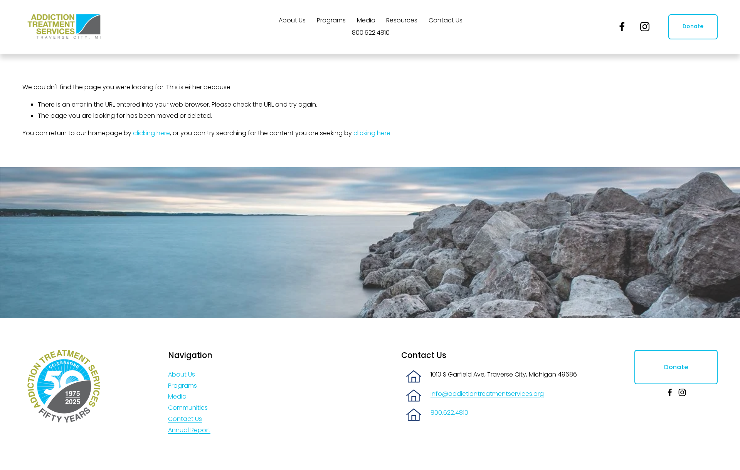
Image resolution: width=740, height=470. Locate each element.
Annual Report (189, 430)
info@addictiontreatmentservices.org (487, 393)
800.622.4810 (371, 32)
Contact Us (445, 20)
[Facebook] (622, 26)
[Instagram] (645, 26)
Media (366, 20)
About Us (181, 374)
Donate (693, 26)
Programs (182, 385)
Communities (188, 407)
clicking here (151, 133)
